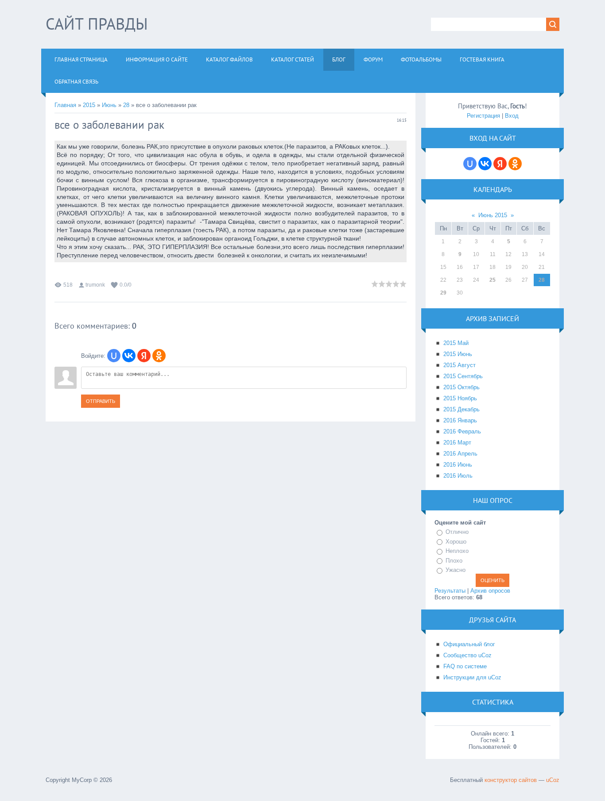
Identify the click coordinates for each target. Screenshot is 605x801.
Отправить (100, 401)
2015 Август (459, 365)
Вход (512, 115)
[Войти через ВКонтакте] (129, 355)
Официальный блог (469, 644)
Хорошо (456, 541)
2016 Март (457, 442)
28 (126, 105)
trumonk (95, 285)
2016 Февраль (462, 431)
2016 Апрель (460, 453)
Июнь (109, 105)
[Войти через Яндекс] (144, 355)
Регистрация (483, 115)
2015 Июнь (457, 354)
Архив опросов (490, 590)
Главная (65, 105)
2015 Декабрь (461, 409)
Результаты (449, 590)
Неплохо (457, 551)
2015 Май (456, 343)
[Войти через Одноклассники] (159, 355)
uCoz (552, 780)
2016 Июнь (457, 464)
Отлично (457, 532)
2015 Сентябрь (463, 376)
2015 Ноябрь (460, 398)
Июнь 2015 (492, 215)
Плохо (454, 560)
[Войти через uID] (113, 355)
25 (492, 280)
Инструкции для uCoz (472, 677)
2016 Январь (460, 420)
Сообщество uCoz (467, 655)
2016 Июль (458, 475)
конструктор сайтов (511, 780)
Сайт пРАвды (97, 23)
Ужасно (455, 570)
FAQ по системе (465, 666)
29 (443, 293)
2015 (89, 105)
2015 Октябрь (461, 387)
